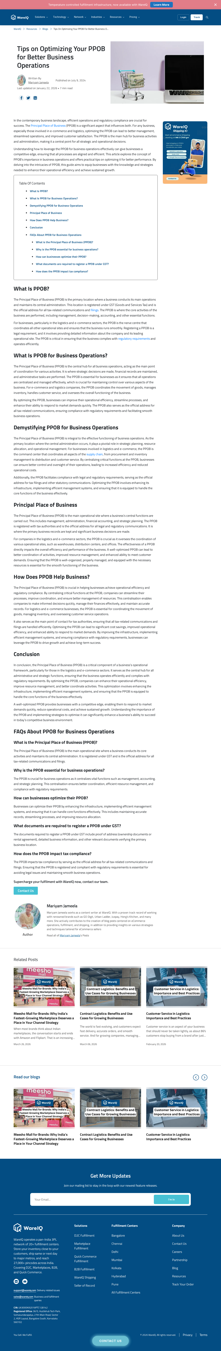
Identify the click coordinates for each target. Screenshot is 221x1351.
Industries (96, 17)
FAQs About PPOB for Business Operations (55, 235)
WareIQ (17, 29)
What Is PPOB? (39, 191)
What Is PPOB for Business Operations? (54, 198)
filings (94, 310)
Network (78, 17)
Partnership (179, 1260)
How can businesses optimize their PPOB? (61, 257)
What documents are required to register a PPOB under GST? (72, 264)
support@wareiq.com (25, 1290)
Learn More (161, 4)
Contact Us (110, 1341)
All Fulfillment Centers (126, 1292)
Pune (115, 1284)
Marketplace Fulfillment (82, 1246)
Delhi (115, 1251)
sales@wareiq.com (23, 1296)
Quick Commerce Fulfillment (85, 1258)
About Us (178, 1235)
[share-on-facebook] (21, 98)
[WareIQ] (19, 17)
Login (183, 17)
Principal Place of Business (48, 125)
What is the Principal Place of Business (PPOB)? (64, 242)
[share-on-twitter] (28, 98)
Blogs (45, 29)
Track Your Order (183, 1284)
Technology (59, 17)
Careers (177, 1251)
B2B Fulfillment (84, 1269)
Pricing (133, 17)
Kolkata (116, 1268)
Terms (203, 1334)
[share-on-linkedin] (35, 98)
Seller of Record (84, 1285)
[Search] (207, 17)
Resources (116, 17)
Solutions (40, 17)
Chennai (117, 1243)
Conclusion (36, 227)
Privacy (188, 1334)
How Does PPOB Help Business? (49, 220)
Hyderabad (119, 1276)
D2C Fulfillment (84, 1235)
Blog (175, 1268)
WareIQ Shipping (85, 1277)
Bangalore (118, 1235)
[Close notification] (215, 5)
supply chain (95, 454)
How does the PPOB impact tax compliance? (62, 271)
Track (197, 17)
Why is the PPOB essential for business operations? (67, 249)
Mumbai (117, 1260)
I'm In (171, 1199)
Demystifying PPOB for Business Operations (56, 206)
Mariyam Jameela (38, 82)
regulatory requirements (134, 338)
